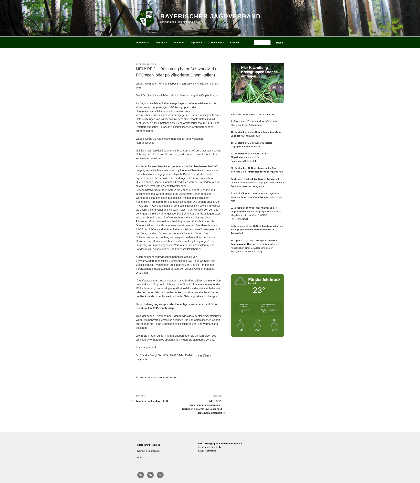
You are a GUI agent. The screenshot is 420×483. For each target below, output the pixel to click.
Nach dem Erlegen (152, 377)
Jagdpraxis (196, 42)
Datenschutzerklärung (148, 444)
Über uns (160, 42)
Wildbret (172, 377)
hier (233, 200)
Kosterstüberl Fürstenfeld (244, 161)
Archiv (140, 457)
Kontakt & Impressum (148, 451)
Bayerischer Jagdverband (210, 16)
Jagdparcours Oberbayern (245, 244)
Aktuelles (141, 42)
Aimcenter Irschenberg (260, 171)
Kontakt (234, 42)
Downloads (217, 42)
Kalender (179, 42)
